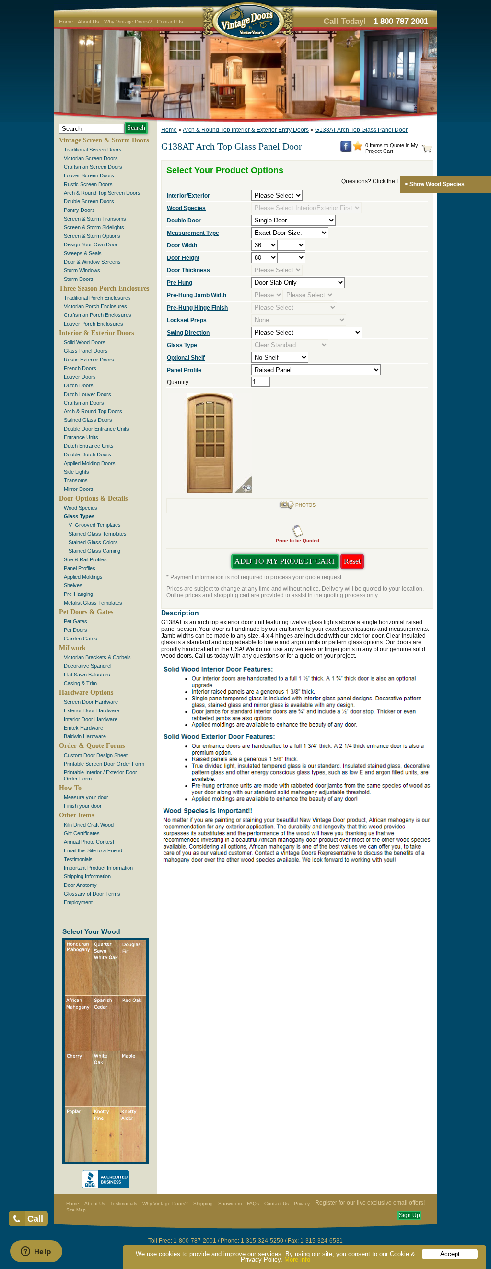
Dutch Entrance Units (89, 446)
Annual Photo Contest (89, 842)
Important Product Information (98, 868)
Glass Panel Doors (86, 351)
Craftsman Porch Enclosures (97, 315)
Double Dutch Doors (87, 454)
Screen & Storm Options (92, 236)
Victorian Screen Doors (91, 158)
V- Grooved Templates (95, 525)
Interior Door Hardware (90, 719)
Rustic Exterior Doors (89, 359)
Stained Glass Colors (93, 542)
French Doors (80, 368)
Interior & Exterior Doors (96, 333)
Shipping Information (87, 876)
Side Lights (76, 472)
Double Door (184, 220)
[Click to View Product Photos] (297, 508)
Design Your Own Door (90, 244)
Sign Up (409, 1215)
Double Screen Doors (89, 201)
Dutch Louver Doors (87, 394)
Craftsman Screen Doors (93, 167)
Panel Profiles (79, 568)
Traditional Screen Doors (93, 149)
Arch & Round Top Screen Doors (102, 193)
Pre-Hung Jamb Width (196, 295)
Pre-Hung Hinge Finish (197, 307)
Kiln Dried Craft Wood (89, 824)
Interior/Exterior (188, 195)
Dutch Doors (79, 385)
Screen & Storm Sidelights (94, 227)
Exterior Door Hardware (91, 710)
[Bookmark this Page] (357, 148)
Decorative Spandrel (87, 666)
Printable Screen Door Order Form (104, 764)
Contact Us (170, 21)
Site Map (76, 1209)
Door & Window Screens (92, 262)
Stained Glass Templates (98, 533)
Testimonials (78, 859)
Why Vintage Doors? (128, 21)
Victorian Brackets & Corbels (97, 657)
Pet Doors (75, 630)
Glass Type (182, 345)
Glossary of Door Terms (92, 893)
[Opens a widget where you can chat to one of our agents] (36, 1252)
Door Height (183, 258)
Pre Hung (179, 282)
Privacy (302, 1203)
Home (66, 21)
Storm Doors (79, 279)
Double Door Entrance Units (96, 428)
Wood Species (80, 508)
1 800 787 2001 (401, 21)
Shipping (203, 1203)
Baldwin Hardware (85, 736)
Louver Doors (80, 377)
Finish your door (83, 806)
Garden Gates (80, 638)
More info (297, 1259)
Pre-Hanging (78, 594)
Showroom (230, 1203)
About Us (88, 21)
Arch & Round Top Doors (93, 411)
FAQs (253, 1203)
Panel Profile (184, 370)
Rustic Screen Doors (88, 184)
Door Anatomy (80, 885)
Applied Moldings (83, 577)
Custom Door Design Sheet (96, 755)
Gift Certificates (82, 833)
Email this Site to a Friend (93, 850)
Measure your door (86, 797)
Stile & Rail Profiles (85, 559)
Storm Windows (82, 270)
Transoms (76, 480)
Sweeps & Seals (83, 253)
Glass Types (79, 516)
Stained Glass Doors (88, 420)
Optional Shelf (186, 357)
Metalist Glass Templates (93, 602)
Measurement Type (193, 233)
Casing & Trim (80, 683)
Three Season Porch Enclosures (104, 288)
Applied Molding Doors (90, 463)
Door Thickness (188, 270)
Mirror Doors (79, 489)
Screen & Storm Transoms (95, 218)
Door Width (182, 245)
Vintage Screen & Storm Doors (104, 140)
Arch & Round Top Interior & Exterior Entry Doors (246, 130)
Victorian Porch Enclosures (95, 306)
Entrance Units (81, 437)
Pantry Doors (79, 210)
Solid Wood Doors (84, 342)
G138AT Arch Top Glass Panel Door (361, 130)
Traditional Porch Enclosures (97, 298)
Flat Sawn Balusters (87, 674)
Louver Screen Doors (89, 175)
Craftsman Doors (84, 403)
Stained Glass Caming (94, 551)
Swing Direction (188, 332)
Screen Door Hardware (91, 702)
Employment (78, 902)
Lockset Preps (187, 320)
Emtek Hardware (83, 728)
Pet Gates (75, 621)
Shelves (73, 585)
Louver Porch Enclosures (93, 323)
